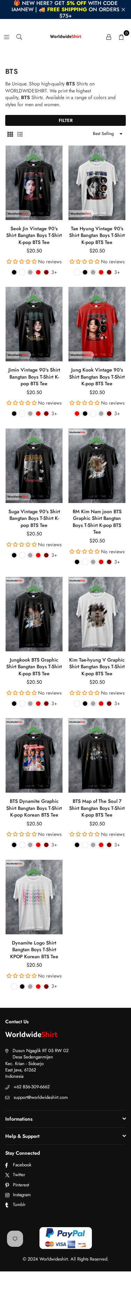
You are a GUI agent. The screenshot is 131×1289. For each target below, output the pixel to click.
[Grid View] (10, 134)
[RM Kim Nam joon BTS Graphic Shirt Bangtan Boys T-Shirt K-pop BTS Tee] (96, 465)
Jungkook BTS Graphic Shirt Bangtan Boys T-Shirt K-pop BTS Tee (34, 666)
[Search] (19, 36)
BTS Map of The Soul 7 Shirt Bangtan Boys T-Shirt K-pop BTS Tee (97, 808)
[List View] (20, 134)
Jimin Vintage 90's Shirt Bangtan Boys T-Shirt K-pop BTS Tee (34, 376)
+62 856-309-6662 (32, 1086)
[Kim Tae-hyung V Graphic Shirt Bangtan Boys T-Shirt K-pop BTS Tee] (96, 614)
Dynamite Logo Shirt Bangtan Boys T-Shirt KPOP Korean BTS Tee (34, 949)
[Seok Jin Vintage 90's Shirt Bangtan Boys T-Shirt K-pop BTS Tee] (34, 183)
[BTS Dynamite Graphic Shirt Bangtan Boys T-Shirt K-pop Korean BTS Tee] (34, 755)
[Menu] (6, 36)
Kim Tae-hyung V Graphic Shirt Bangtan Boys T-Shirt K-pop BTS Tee (97, 666)
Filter (66, 120)
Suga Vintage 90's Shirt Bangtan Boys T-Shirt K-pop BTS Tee (34, 518)
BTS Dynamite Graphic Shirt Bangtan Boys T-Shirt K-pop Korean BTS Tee (34, 808)
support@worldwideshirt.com (41, 1097)
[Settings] (108, 36)
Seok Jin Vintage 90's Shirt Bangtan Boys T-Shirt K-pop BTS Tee (34, 235)
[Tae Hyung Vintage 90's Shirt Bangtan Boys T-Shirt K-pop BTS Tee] (96, 183)
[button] (121, 36)
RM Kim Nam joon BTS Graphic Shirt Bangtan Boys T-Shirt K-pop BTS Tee (97, 522)
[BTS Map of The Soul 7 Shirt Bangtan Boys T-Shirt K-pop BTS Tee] (96, 755)
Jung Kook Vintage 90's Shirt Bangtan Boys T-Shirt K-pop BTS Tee (97, 376)
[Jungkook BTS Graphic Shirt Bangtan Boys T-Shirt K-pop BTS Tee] (34, 614)
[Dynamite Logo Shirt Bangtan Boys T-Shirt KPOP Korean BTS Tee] (34, 897)
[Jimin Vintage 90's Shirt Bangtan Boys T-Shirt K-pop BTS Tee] (34, 324)
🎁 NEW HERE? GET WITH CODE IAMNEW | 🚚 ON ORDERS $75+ (65, 9)
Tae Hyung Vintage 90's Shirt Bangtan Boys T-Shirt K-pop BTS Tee (97, 235)
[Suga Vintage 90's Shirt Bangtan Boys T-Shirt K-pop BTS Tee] (34, 465)
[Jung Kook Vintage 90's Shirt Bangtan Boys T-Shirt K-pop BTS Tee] (96, 324)
